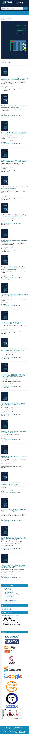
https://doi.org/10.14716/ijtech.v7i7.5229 (12, 577)
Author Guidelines (9, 595)
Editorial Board (8, 588)
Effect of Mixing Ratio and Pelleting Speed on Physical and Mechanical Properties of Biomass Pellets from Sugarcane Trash (13, 539)
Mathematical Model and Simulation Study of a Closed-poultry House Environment (13, 483)
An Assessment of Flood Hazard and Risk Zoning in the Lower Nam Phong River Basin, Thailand (14, 161)
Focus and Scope (9, 589)
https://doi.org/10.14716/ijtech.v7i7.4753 (12, 548)
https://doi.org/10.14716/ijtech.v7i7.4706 (12, 143)
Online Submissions (10, 591)
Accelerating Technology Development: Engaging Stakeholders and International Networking (14, 78)
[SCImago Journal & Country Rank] (10, 615)
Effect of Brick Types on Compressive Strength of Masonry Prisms (14, 241)
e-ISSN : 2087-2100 (6, 609)
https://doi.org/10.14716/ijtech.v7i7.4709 (12, 198)
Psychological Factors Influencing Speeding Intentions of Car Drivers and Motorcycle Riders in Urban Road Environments (14, 268)
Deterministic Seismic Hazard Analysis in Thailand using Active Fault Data (12, 323)
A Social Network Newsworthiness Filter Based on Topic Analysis (14, 457)
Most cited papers (9, 601)
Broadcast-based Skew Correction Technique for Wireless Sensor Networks (14, 431)
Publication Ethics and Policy (12, 593)
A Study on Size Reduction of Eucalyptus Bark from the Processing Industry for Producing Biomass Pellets (13, 404)
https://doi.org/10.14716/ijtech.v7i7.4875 (12, 115)
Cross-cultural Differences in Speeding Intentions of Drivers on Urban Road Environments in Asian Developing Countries (14, 296)
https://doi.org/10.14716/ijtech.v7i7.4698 (12, 277)
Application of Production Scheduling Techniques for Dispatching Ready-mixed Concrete (14, 215)
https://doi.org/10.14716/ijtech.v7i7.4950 (12, 439)
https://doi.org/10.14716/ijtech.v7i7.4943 (12, 357)
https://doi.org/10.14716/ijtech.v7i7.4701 (12, 305)
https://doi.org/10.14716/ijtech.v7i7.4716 (12, 223)
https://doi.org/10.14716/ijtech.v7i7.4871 (12, 170)
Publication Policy (9, 592)
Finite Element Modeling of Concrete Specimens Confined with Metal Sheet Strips (14, 106)
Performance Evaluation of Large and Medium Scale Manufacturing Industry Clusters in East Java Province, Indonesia (13, 566)
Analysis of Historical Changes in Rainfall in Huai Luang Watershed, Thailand (14, 187)
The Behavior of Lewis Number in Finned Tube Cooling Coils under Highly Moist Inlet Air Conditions (13, 511)
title (3, 8)
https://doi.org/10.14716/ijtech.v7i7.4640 (12, 249)
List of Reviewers (9, 596)
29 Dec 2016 (3, 60)
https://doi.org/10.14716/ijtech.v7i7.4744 (12, 492)
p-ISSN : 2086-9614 (6, 608)
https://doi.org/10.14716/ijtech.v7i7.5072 (12, 466)
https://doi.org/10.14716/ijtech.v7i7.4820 (12, 386)
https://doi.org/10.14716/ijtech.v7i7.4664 (12, 332)
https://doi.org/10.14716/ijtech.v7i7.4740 (12, 414)
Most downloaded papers (11, 600)
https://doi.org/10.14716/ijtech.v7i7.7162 (12, 89)
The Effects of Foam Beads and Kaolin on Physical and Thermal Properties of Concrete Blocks (14, 349)
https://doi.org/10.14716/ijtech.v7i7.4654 (12, 520)
